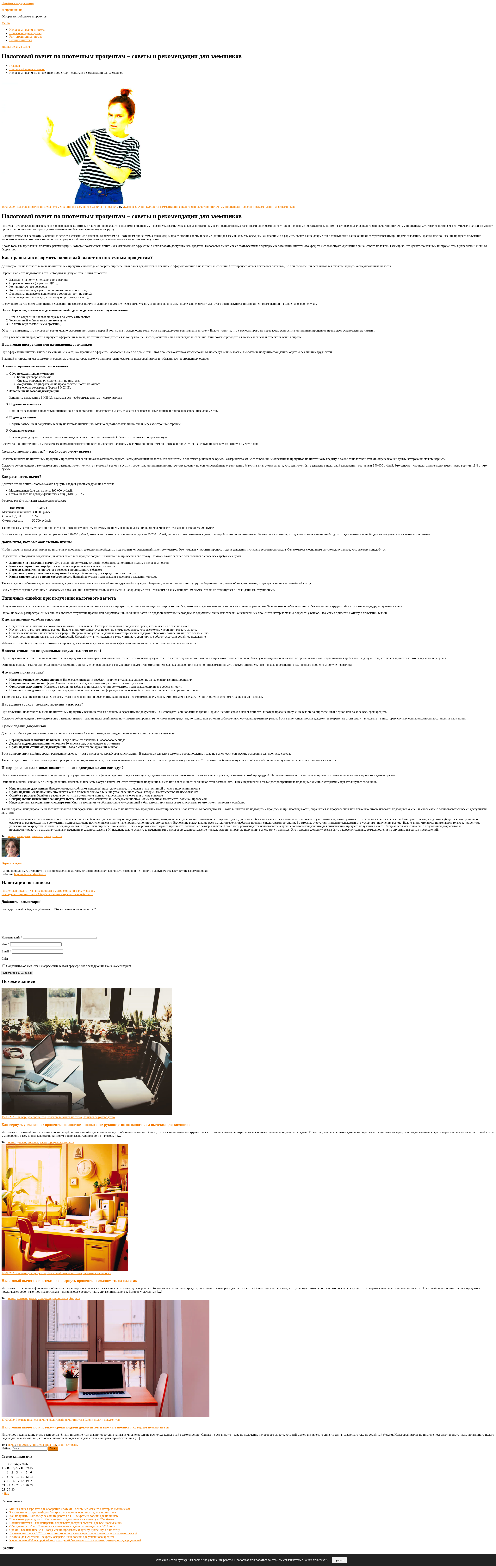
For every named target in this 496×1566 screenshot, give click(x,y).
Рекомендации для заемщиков (71, 206)
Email (6, 951)
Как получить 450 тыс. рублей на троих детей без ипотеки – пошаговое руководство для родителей (75, 1540)
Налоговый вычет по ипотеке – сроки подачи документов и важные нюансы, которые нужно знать (85, 1427)
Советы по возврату (105, 206)
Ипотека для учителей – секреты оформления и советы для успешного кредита (61, 1536)
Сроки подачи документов (102, 1419)
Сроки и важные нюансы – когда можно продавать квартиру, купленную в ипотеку (64, 1529)
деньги (21, 1142)
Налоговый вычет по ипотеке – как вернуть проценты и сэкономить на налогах (69, 1281)
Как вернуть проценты (31, 1117)
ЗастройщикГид (12, 9)
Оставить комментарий (221, 206)
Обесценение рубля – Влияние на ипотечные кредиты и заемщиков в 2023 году (62, 1526)
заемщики (23, 836)
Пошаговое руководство (25, 33)
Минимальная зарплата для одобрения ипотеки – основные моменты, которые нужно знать (69, 1509)
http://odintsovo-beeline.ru (30, 874)
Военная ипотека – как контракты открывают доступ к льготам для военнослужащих (65, 1522)
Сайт (5, 958)
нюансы (50, 1444)
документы (24, 1444)
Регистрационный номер (25, 36)
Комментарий (12, 937)
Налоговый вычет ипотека (27, 29)
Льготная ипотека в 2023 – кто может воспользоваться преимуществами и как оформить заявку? (73, 1533)
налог (47, 836)
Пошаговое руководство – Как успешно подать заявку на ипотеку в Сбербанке (61, 1519)
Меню (6, 23)
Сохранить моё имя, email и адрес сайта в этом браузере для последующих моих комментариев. (69, 966)
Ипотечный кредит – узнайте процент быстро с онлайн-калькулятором (49, 890)
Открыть (68, 1142)
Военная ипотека (20, 40)
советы (57, 836)
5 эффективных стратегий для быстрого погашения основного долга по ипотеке (62, 1512)
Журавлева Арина (135, 206)
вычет (11, 836)
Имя (5, 944)
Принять (339, 1560)
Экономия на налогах (97, 1273)
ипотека (37, 836)
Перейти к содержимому (18, 3)
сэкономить (60, 1298)
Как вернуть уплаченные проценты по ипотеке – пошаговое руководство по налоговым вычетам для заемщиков (97, 1125)
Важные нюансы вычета (32, 1419)
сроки (61, 1444)
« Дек (5, 1493)
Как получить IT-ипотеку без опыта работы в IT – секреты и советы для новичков (63, 1516)
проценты (55, 1142)
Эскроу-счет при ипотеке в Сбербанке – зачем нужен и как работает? (47, 894)
